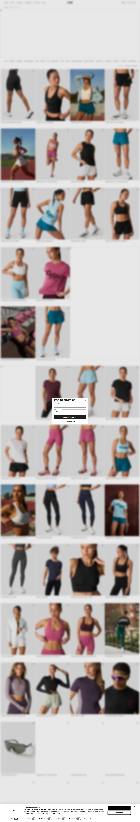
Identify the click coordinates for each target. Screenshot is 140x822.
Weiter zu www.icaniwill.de (70, 421)
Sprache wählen (58, 409)
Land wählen (58, 403)
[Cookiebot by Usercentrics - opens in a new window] (14, 819)
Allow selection (119, 812)
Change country (70, 417)
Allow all (119, 807)
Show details (87, 818)
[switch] (49, 818)
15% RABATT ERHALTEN (125, 418)
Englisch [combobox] (57, 411)
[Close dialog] (137, 396)
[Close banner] (134, 806)
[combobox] (70, 406)
